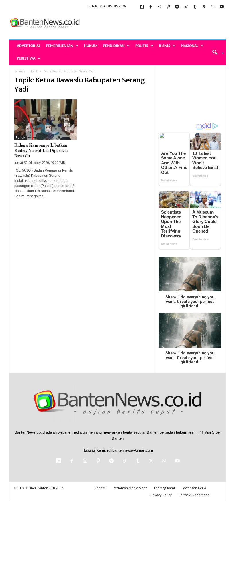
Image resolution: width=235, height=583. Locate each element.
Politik (141, 46)
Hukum (90, 46)
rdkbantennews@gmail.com (130, 450)
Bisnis (164, 46)
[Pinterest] (168, 7)
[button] (216, 52)
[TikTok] (186, 7)
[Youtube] (221, 7)
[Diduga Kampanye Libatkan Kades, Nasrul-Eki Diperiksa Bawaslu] (45, 119)
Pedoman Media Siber (130, 488)
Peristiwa (26, 58)
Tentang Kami (164, 488)
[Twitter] (203, 7)
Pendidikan (113, 46)
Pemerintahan (59, 46)
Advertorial (28, 46)
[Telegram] (177, 7)
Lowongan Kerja (193, 488)
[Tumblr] (194, 7)
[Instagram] (159, 7)
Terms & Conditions (193, 495)
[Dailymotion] (141, 7)
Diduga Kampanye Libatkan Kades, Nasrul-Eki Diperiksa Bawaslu (41, 150)
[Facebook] (150, 7)
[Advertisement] (153, 23)
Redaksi (100, 488)
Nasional (189, 46)
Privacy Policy (161, 495)
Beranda (19, 71)
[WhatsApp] (212, 7)
